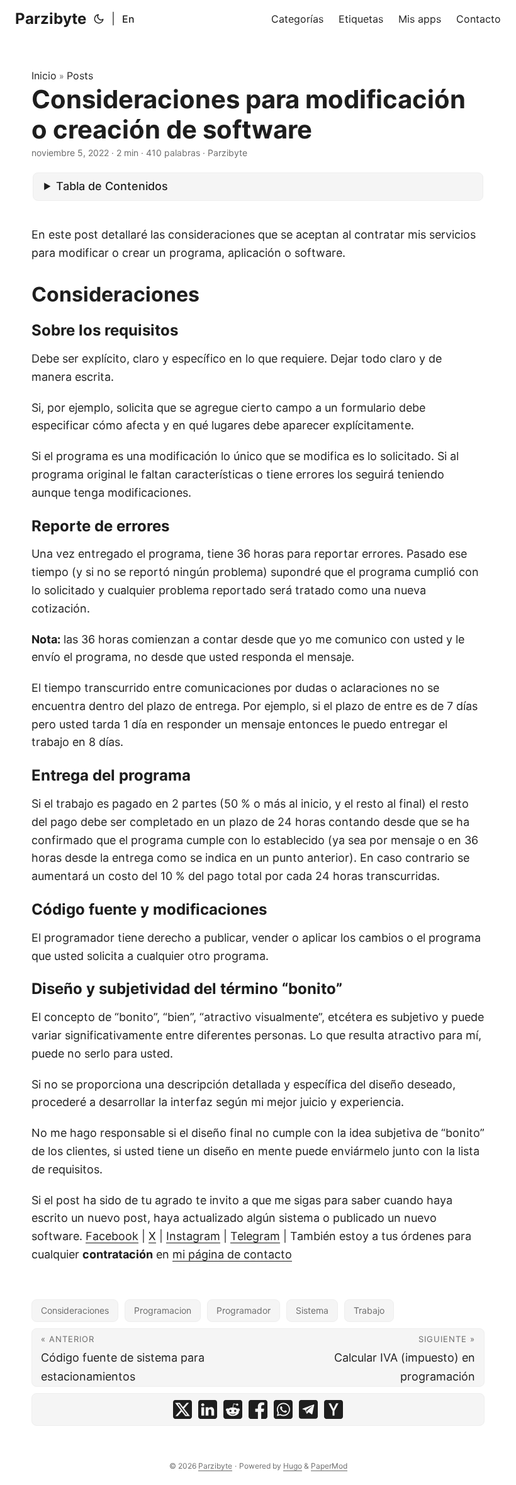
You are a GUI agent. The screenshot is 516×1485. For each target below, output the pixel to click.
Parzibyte (50, 18)
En (128, 19)
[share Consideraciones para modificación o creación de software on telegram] (308, 1409)
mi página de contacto (232, 1254)
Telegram (255, 1236)
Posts (80, 75)
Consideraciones (75, 1310)
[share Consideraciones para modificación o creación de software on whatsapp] (283, 1409)
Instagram (193, 1236)
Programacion (162, 1310)
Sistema (312, 1310)
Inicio (44, 75)
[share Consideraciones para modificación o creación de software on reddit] (232, 1409)
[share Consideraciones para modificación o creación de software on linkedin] (207, 1409)
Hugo (292, 1466)
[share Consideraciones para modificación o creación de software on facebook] (258, 1409)
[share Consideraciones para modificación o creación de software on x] (182, 1409)
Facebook (112, 1236)
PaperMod (329, 1466)
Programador (243, 1310)
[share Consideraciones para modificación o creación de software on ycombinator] (333, 1409)
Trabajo (369, 1310)
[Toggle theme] (98, 19)
